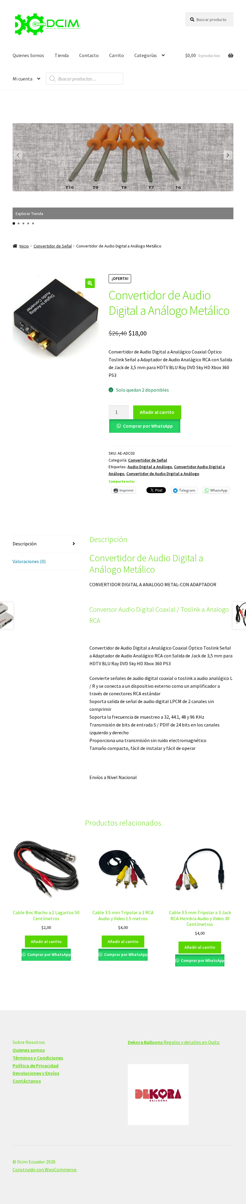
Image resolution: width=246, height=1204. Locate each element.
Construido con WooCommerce (44, 1169)
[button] (228, 154)
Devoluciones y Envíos (36, 1073)
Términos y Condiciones (38, 1058)
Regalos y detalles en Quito (174, 1042)
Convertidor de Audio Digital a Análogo (162, 473)
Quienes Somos (28, 55)
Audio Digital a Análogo (150, 466)
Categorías (145, 55)
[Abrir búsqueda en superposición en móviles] (84, 79)
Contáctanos (27, 1081)
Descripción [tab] (25, 544)
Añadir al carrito (157, 412)
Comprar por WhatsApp (148, 426)
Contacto (89, 55)
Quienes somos (29, 1050)
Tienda (62, 55)
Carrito (116, 55)
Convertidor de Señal (53, 246)
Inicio (24, 246)
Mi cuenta (22, 79)
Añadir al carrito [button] (46, 941)
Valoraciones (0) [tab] (29, 561)
